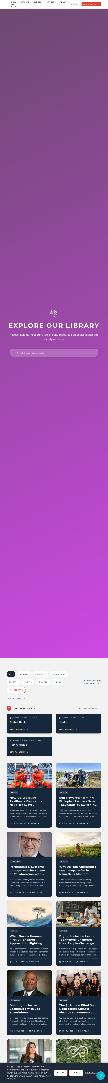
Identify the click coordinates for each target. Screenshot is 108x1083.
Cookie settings (93, 1073)
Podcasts (40, 674)
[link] (29, 795)
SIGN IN (74, 4)
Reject (60, 1073)
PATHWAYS (18, 690)
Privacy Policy (44, 1076)
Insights (43, 682)
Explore (25, 2)
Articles (24, 674)
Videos (57, 682)
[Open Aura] (100, 1075)
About (63, 2)
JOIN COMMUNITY (91, 4)
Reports (13, 682)
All (11, 674)
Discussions (59, 674)
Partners (50, 2)
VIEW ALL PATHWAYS (88, 708)
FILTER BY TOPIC (14, 698)
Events (37, 2)
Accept (76, 1073)
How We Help (13, 4)
